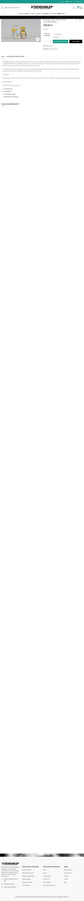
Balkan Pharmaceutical (28, 873)
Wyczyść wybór (56, 37)
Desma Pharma (47, 882)
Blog (65, 882)
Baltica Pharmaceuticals (28, 876)
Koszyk (66, 879)
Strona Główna (68, 870)
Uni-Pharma (46, 879)
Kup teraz (76, 41)
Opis (2, 56)
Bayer (44, 870)
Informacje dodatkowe (15, 56)
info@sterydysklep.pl (9, 884)
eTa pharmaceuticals (27, 882)
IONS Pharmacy (26, 885)
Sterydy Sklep (67, 873)
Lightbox (38, 39)
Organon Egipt (47, 876)
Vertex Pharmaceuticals (49, 885)
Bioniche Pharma (53, 49)
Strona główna (47, 19)
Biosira (45, 873)
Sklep (53, 19)
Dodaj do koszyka (60, 41)
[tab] (2, 56)
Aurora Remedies (26, 870)
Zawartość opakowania (47, 34)
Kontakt (66, 876)
